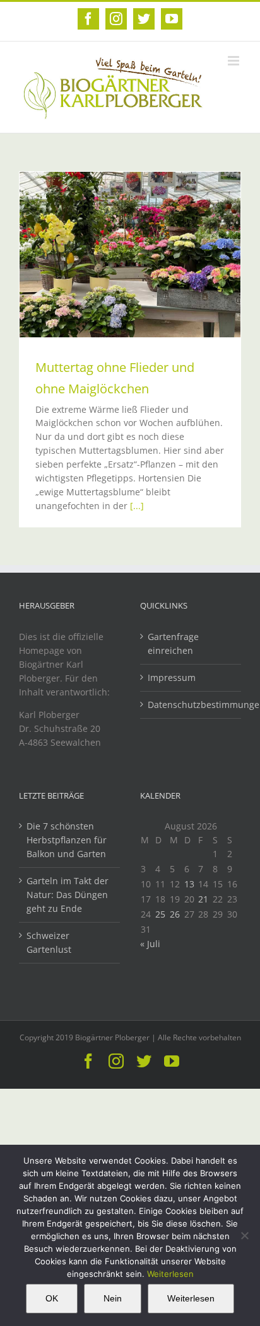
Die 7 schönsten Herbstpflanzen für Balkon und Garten (67, 840)
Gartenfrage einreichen (173, 643)
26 (175, 914)
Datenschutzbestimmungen (191, 705)
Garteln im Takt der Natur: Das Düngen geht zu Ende (68, 894)
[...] (137, 506)
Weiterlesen (170, 1274)
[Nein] (244, 1235)
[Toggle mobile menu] (234, 60)
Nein (112, 1298)
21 (203, 899)
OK (51, 1298)
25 (160, 914)
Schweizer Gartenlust (49, 942)
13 (189, 884)
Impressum (172, 677)
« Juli (150, 944)
